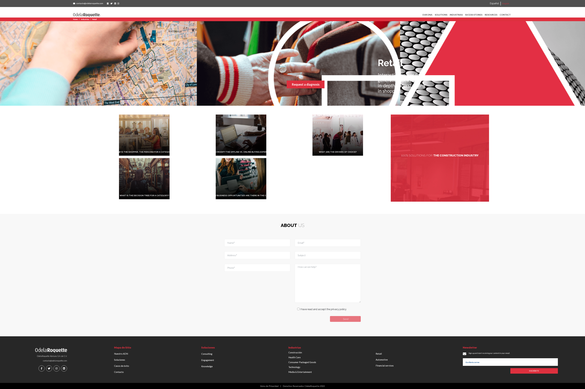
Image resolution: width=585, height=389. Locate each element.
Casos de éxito (121, 365)
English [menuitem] (505, 3)
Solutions (441, 14)
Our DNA (427, 14)
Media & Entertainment (300, 372)
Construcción (295, 352)
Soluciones (119, 359)
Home (75, 19)
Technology (294, 367)
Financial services (385, 365)
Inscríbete (534, 371)
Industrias (456, 14)
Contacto (119, 372)
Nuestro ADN (121, 353)
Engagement (207, 360)
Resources (491, 14)
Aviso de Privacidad (269, 386)
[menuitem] (494, 3)
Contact (505, 14)
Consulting (206, 353)
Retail (94, 19)
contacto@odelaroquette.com (89, 3)
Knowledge (207, 366)
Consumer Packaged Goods (302, 362)
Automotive (382, 359)
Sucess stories (473, 14)
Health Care (294, 357)
